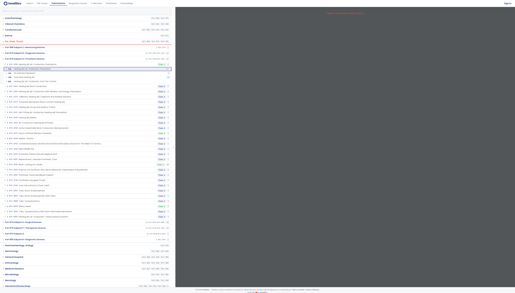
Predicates (111, 3)
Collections (96, 3)
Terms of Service (312, 290)
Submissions (58, 3)
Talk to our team (298, 290)
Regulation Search (78, 3)
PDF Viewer (42, 3)
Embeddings (127, 3)
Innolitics (205, 290)
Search (29, 3)
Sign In (507, 3)
